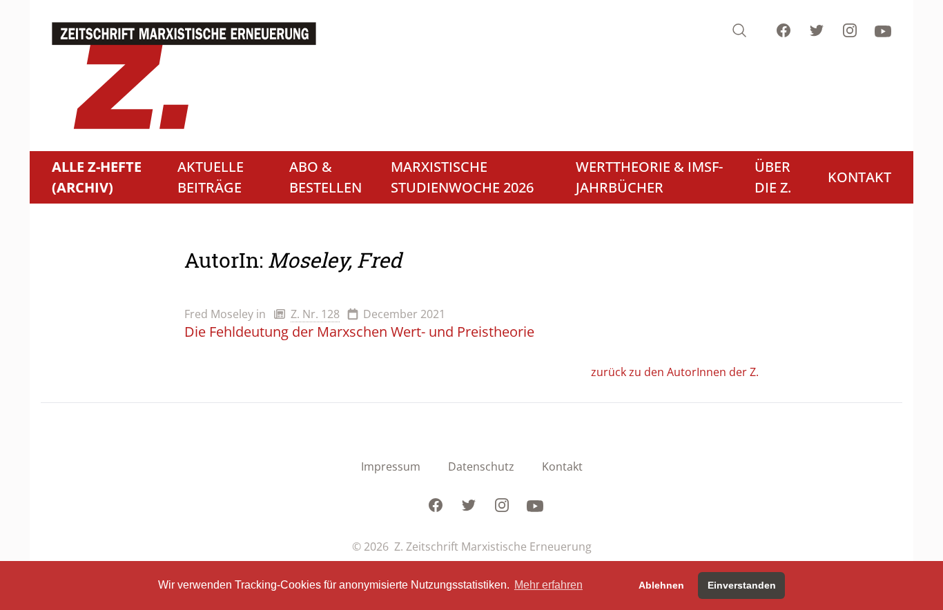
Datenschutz (481, 466)
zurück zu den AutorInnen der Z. (675, 372)
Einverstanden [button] (742, 585)
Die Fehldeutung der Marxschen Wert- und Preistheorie (359, 331)
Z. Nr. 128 (315, 314)
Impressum (390, 466)
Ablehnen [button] (661, 585)
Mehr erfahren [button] (548, 585)
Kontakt (562, 466)
